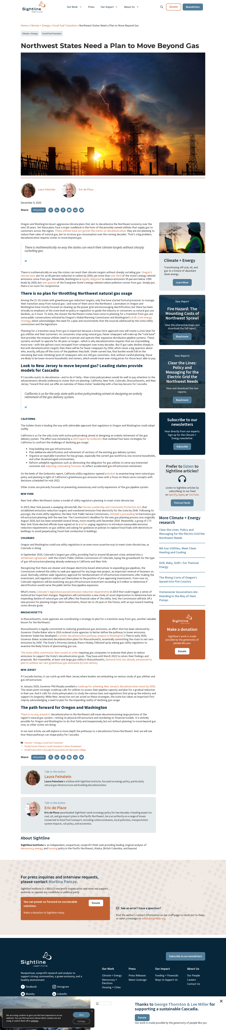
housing (52, 848)
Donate (173, 6)
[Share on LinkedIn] (56, 210)
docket (111, 473)
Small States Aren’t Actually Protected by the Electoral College (55, 749)
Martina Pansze (63, 881)
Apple (181, 494)
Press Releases (137, 975)
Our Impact (107, 7)
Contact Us (193, 984)
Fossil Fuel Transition (64, 25)
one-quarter (49, 282)
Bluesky (30, 994)
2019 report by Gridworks (87, 439)
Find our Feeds (182, 502)
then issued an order (66, 652)
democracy (27, 848)
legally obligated (91, 279)
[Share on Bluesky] (81, 210)
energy (38, 848)
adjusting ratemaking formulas (63, 466)
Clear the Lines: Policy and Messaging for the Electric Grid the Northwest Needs (182, 534)
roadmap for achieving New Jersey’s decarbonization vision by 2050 (116, 686)
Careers (191, 979)
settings (34, 1020)
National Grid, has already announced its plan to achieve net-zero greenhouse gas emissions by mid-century (86, 661)
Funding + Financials (166, 975)
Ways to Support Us (166, 979)
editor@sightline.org (153, 918)
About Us (129, 7)
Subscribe (182, 446)
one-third (116, 275)
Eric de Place (86, 189)
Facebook (31, 986)
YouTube (194, 494)
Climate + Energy (40, 25)
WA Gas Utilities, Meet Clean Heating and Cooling (177, 550)
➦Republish (38, 210)
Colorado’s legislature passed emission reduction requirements (73, 591)
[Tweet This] (26, 261)
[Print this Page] (75, 210)
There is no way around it (35, 714)
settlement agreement (34, 558)
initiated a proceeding (122, 514)
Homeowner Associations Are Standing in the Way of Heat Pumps (178, 596)
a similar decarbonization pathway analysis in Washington (90, 635)
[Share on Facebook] (63, 210)
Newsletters (193, 7)
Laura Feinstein (46, 189)
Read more (182, 336)
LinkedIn (62, 994)
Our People (193, 975)
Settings (81, 1021)
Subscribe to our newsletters (185, 956)
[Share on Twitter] (50, 210)
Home (24, 25)
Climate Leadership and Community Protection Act (111, 507)
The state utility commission (37, 652)
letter (84, 524)
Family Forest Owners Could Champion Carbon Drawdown (52, 746)
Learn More (182, 282)
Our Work (72, 7)
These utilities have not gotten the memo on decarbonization (90, 230)
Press (91, 7)
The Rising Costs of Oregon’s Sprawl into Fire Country (178, 579)
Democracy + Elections (109, 981)
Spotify (173, 494)
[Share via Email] (69, 210)
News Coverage (138, 979)
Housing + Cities (111, 987)
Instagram (63, 986)
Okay (81, 1014)
